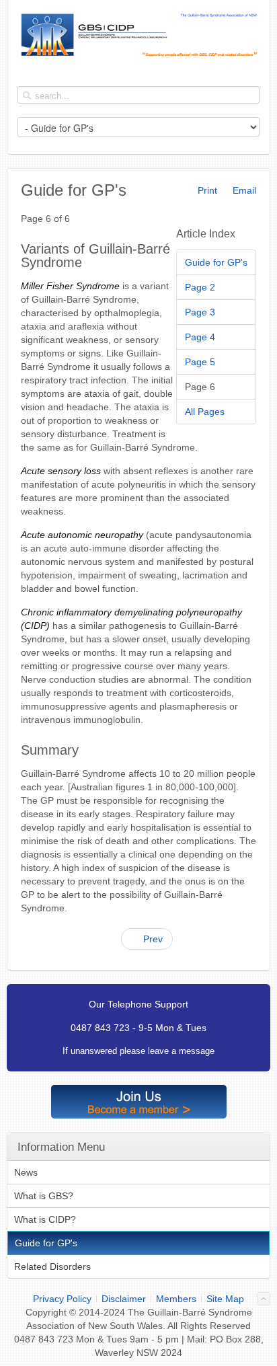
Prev (152, 939)
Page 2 (200, 287)
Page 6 (200, 386)
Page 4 (200, 337)
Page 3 (200, 312)
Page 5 (200, 361)
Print (206, 190)
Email (243, 190)
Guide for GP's (216, 262)
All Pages (205, 411)
